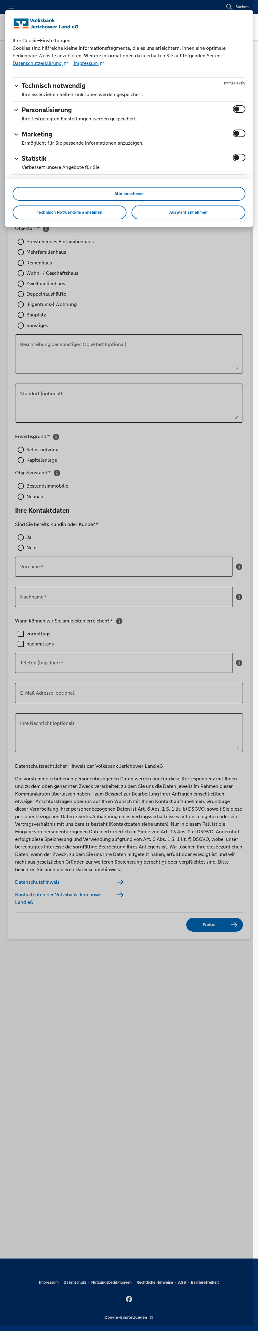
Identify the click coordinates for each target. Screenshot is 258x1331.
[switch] (239, 109)
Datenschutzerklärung (38, 63)
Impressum (86, 63)
